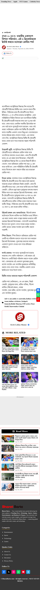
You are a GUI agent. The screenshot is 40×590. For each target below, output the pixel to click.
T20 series (26, 304)
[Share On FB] (38, 290)
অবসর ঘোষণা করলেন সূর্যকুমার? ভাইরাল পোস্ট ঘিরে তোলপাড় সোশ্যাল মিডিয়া (29, 367)
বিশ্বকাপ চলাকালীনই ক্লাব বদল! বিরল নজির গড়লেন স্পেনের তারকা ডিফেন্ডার (10, 367)
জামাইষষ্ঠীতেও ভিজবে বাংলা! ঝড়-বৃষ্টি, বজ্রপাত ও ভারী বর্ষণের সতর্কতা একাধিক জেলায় (26, 476)
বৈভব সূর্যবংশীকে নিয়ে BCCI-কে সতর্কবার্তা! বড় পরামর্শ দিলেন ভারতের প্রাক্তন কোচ (29, 349)
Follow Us (8, 53)
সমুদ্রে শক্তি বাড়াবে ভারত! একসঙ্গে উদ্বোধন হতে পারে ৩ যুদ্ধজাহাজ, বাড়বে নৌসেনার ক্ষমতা (25, 486)
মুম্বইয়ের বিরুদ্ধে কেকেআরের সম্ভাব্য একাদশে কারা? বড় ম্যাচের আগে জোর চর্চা (29, 385)
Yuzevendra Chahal (16, 306)
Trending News (6, 2)
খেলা (5, 33)
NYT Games (23, 2)
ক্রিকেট (9, 33)
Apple (15, 2)
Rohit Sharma (16, 304)
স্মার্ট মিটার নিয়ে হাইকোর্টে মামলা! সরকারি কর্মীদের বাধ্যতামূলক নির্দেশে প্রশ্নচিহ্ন (26, 466)
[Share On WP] (38, 295)
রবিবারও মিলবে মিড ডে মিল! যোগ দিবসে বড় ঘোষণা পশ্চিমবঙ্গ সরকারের (26, 446)
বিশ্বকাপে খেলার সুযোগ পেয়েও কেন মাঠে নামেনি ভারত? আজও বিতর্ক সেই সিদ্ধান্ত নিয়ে (10, 350)
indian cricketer (15, 301)
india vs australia (19, 298)
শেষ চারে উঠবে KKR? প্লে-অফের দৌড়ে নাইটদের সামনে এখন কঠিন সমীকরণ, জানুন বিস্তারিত (10, 387)
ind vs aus (8, 298)
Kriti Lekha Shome (14, 47)
